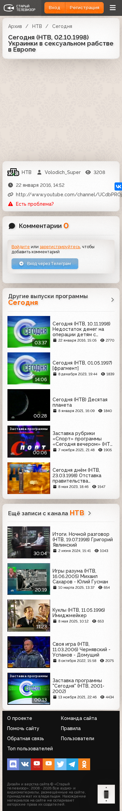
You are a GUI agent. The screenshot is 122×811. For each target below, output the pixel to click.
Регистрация (84, 7)
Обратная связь (25, 738)
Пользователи (77, 738)
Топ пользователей (30, 748)
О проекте (19, 718)
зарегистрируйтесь (60, 246)
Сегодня (62, 26)
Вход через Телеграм (48, 263)
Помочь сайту (23, 728)
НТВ (37, 26)
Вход (54, 7)
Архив (15, 26)
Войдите (21, 246)
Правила (71, 728)
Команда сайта (79, 718)
